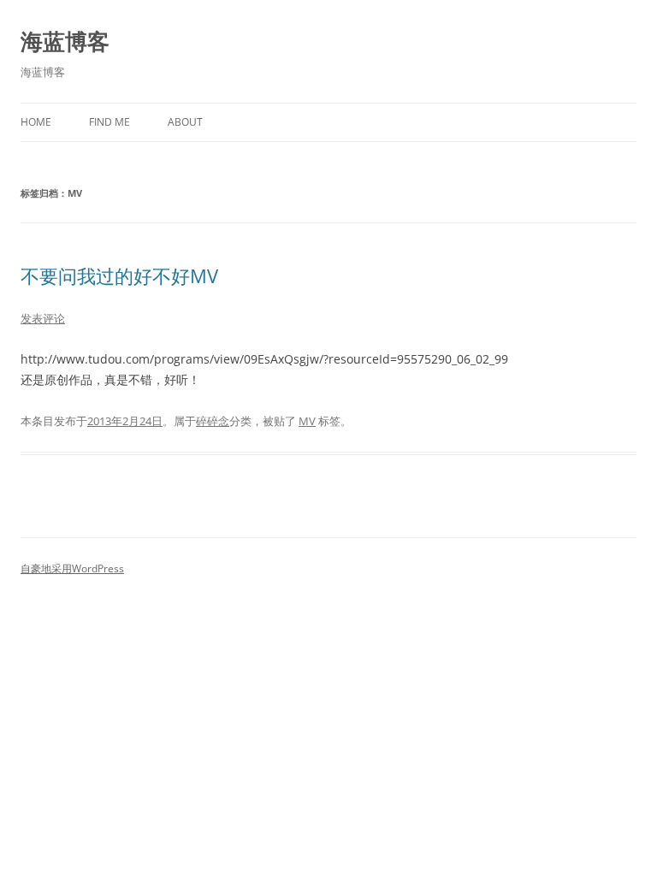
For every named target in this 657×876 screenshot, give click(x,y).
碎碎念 (212, 421)
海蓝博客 (65, 41)
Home (36, 122)
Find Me (109, 122)
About (185, 122)
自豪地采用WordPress (72, 568)
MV (307, 421)
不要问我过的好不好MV (119, 275)
